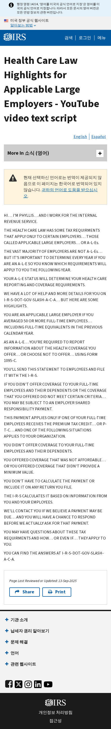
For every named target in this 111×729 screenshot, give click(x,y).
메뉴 (102, 37)
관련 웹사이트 (23, 664)
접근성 (55, 720)
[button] (85, 37)
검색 (69, 37)
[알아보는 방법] (55, 23)
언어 (15, 653)
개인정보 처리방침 (56, 712)
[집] (15, 36)
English (80, 136)
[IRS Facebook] (9, 683)
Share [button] (28, 592)
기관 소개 (19, 619)
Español (98, 136)
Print (60, 592)
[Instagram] (28, 683)
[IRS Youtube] (48, 683)
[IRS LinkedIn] (38, 683)
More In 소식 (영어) (28, 153)
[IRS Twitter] (18, 683)
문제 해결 (19, 642)
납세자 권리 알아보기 (30, 630)
